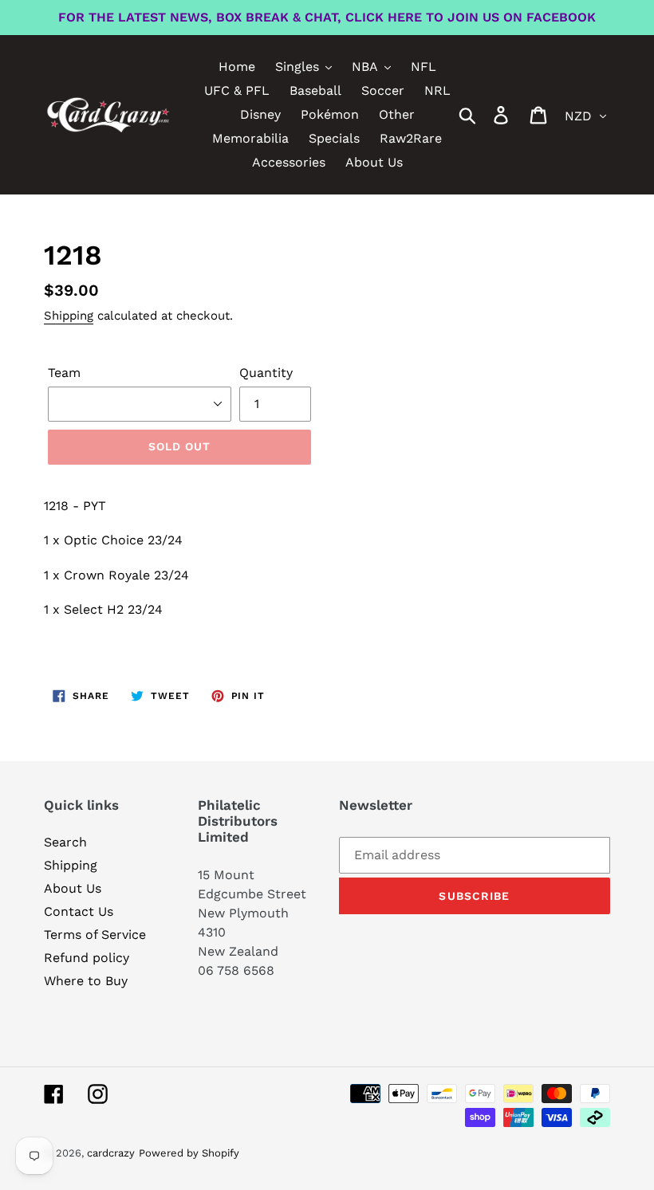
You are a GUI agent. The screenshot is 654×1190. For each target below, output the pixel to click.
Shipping (68, 315)
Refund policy (86, 957)
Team (64, 372)
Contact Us (78, 911)
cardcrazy (111, 1153)
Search (65, 842)
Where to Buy (86, 980)
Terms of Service (95, 934)
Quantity (266, 372)
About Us (72, 888)
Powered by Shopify (189, 1153)
